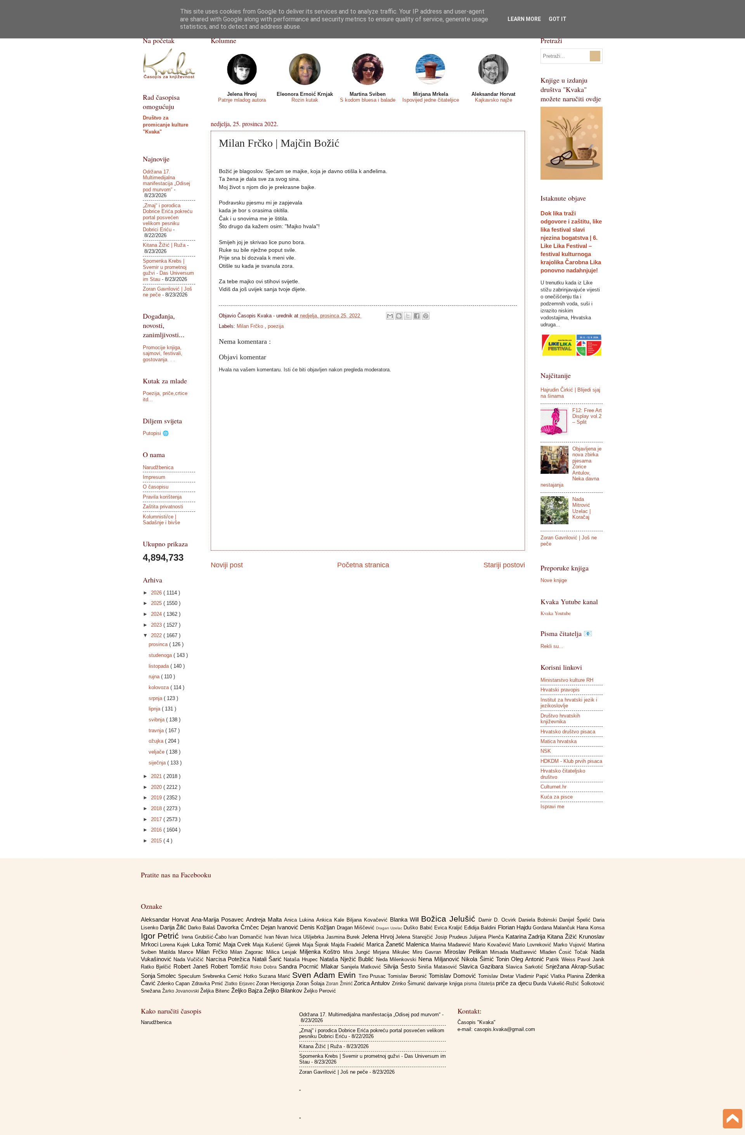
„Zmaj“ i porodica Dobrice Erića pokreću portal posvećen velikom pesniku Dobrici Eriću (167, 217)
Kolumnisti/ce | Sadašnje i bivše (161, 519)
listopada (159, 666)
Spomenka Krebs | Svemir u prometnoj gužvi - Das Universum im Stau (168, 270)
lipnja (155, 709)
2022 (157, 635)
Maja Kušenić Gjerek (277, 945)
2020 (157, 787)
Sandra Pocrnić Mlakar (309, 966)
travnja (157, 730)
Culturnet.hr (554, 787)
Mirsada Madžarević (515, 952)
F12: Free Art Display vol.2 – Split (587, 416)
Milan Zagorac (248, 952)
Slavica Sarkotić (526, 967)
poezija (276, 326)
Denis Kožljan (318, 927)
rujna (155, 676)
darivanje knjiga (445, 983)
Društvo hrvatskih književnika (560, 718)
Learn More (524, 19)
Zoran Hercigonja (276, 983)
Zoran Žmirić (340, 983)
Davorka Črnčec (238, 927)
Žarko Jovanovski (181, 991)
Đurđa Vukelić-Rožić (557, 983)
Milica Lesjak (283, 952)
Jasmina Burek (344, 937)
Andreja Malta (265, 919)
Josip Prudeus (452, 937)
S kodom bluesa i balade (367, 100)
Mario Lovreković (533, 945)
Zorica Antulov (373, 983)
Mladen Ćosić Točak (565, 952)
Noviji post (227, 565)
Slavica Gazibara (482, 966)
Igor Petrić (161, 935)
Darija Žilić (174, 927)
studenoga (161, 655)
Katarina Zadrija (526, 936)
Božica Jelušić (449, 918)
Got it (558, 19)
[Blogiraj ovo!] (399, 316)
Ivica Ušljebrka (308, 937)
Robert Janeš (192, 966)
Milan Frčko (251, 326)
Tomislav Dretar (497, 976)
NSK (546, 751)
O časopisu (155, 487)
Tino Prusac (373, 976)
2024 (157, 614)
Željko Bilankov (284, 990)
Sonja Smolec (159, 975)
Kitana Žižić (563, 936)
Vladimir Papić (533, 976)
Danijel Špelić (576, 920)
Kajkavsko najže (493, 100)
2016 (157, 830)
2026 (157, 593)
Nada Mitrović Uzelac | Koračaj (581, 508)
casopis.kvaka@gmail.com (504, 1029)
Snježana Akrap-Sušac (575, 966)
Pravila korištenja (162, 497)
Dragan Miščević (356, 928)
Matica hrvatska (559, 741)
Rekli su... (552, 646)
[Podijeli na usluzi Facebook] (417, 316)
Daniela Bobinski (538, 920)
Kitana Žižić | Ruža (164, 245)
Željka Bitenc (215, 991)
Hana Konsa (590, 928)
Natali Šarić (268, 959)
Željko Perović (320, 991)
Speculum (190, 976)
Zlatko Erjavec (240, 983)
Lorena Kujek (176, 945)
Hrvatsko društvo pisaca (568, 732)
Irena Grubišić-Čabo (205, 937)
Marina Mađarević (452, 945)
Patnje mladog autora (242, 100)
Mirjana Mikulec (392, 952)
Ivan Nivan (277, 937)
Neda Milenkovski (397, 959)
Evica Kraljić (449, 928)
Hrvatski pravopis (560, 690)
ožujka (157, 741)
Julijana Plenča (487, 937)
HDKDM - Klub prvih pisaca (571, 761)
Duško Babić (419, 928)
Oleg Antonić (528, 959)
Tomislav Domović (453, 975)
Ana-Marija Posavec (218, 919)
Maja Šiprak (316, 945)
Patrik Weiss (561, 959)
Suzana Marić (275, 976)
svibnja (157, 720)
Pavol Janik (590, 959)
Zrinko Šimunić (410, 983)
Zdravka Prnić (208, 983)
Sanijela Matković (362, 967)
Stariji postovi (504, 565)
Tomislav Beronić (408, 976)
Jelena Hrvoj (378, 936)
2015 (157, 841)
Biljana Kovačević (368, 920)
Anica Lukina (300, 920)
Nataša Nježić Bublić (348, 959)
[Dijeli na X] (408, 316)
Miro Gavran (428, 952)
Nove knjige (554, 580)
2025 (157, 603)
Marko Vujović (570, 945)
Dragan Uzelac (390, 928)
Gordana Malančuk (555, 928)
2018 (157, 808)
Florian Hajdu (515, 927)
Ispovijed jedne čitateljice (430, 100)
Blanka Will (405, 919)
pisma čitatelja (480, 983)
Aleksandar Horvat (166, 919)
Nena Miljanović (439, 959)
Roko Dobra (264, 967)
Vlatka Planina (568, 976)
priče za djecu (514, 983)
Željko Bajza (247, 990)
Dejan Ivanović (280, 927)
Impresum (154, 477)
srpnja (156, 698)
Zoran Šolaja (311, 983)
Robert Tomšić (231, 966)
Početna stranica (363, 565)
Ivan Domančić (246, 937)
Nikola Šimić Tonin (486, 959)
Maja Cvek (238, 944)
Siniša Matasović (438, 967)
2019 (157, 798)
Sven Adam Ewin (325, 974)
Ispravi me (552, 806)
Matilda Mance (177, 952)
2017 (157, 819)
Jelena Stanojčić (415, 937)
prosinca (159, 644)
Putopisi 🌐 (156, 433)
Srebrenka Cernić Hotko (231, 976)
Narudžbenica (158, 467)
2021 (157, 776)
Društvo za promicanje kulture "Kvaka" (165, 125)
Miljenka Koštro (321, 951)
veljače (157, 752)
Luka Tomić (207, 944)
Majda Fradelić (348, 945)
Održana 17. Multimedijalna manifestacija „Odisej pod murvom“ (166, 180)
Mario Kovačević (493, 945)
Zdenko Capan (174, 983)
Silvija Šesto (400, 966)
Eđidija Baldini (480, 928)
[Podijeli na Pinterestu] (426, 316)
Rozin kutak (304, 100)
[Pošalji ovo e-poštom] (390, 316)
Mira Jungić (358, 952)
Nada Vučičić (189, 959)
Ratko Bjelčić (157, 967)
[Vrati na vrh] (732, 1119)
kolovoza (159, 687)
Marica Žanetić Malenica (398, 944)
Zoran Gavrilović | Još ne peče (333, 1072)
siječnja (158, 763)
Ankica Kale (331, 920)
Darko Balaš (202, 928)
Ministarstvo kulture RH (567, 680)
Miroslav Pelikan (467, 951)
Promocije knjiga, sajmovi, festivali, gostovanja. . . (162, 353)
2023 (157, 625)
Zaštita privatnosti (163, 506)
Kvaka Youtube (556, 613)
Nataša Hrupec (302, 959)
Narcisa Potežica (229, 959)
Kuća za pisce (557, 797)
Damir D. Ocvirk (498, 920)
